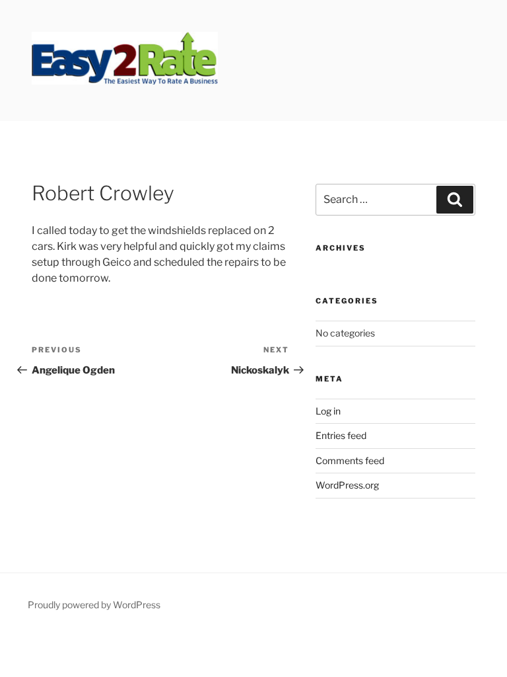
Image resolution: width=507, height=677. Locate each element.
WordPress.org (347, 485)
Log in (328, 411)
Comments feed (350, 460)
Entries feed (341, 435)
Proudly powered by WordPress (94, 604)
